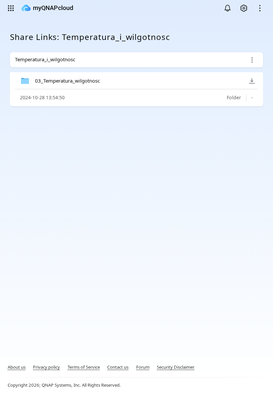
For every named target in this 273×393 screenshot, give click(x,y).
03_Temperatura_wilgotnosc (67, 80)
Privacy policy (46, 367)
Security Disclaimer (175, 367)
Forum (142, 367)
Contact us (118, 367)
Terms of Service (84, 367)
